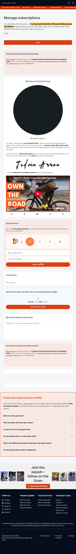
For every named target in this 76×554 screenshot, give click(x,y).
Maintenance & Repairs (40, 7)
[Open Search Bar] (69, 3)
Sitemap (71, 536)
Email (6, 33)
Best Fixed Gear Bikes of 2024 (10, 7)
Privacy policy (45, 536)
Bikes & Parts (26, 7)
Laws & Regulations (55, 7)
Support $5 (36, 264)
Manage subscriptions (22, 18)
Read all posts (10, 282)
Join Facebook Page (38, 307)
